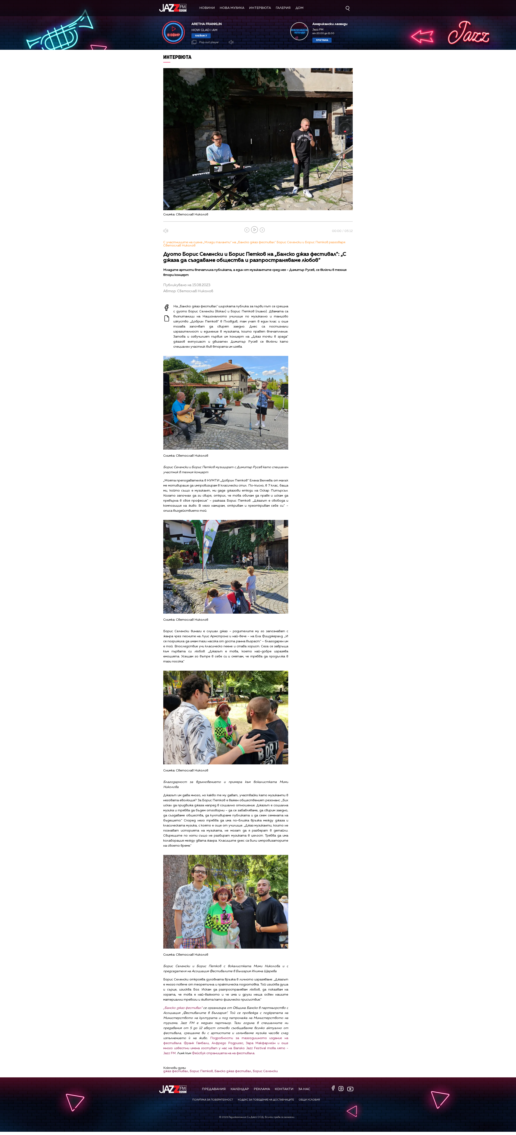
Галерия (283, 8)
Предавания (214, 1089)
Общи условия (309, 1100)
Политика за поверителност (212, 1100)
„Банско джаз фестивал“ (182, 1008)
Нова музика (232, 8)
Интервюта (260, 8)
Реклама (262, 1089)
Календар (240, 1089)
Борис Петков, (202, 1071)
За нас (304, 1089)
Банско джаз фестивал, (233, 1071)
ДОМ (299, 8)
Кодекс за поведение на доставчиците (266, 1100)
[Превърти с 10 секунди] (246, 230)
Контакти (284, 1089)
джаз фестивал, (176, 1071)
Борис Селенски (265, 1071)
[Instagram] (341, 1089)
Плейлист (201, 35)
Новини (207, 8)
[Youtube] (350, 1089)
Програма (322, 40)
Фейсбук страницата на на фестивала (223, 1053)
